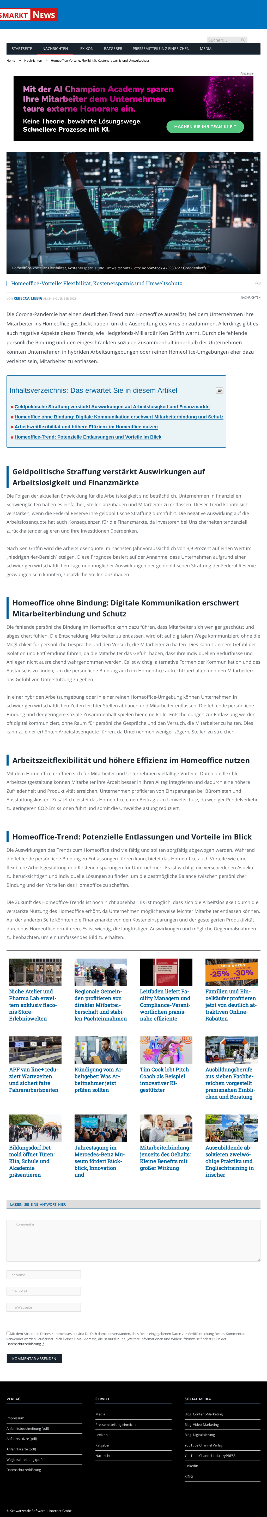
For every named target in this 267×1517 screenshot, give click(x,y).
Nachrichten (55, 48)
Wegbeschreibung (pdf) (25, 1459)
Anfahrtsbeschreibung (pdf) (28, 1428)
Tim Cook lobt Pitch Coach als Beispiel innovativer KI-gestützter (164, 1079)
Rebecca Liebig (28, 298)
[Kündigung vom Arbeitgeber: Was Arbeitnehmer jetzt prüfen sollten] (101, 1050)
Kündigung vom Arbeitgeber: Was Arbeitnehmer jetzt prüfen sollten (99, 1079)
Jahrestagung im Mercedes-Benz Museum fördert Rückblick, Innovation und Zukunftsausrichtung (101, 1161)
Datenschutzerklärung (24, 1343)
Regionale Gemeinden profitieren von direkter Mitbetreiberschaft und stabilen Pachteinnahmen (101, 1005)
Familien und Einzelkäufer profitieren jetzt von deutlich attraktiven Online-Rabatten (231, 1005)
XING (189, 1476)
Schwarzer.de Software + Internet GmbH (41, 1510)
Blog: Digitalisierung (200, 1434)
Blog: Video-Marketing (202, 1424)
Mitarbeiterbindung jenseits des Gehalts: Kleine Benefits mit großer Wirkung (165, 1157)
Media (205, 48)
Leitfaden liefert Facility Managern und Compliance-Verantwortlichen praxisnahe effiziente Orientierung (165, 1005)
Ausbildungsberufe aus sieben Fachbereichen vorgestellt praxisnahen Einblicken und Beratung (230, 1083)
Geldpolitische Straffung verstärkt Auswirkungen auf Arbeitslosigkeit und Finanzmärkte (112, 406)
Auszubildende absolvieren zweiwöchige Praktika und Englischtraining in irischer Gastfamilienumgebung (229, 1161)
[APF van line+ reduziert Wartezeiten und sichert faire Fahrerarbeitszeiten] (35, 1050)
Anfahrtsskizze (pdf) (22, 1438)
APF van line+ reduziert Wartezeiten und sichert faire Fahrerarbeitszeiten (33, 1079)
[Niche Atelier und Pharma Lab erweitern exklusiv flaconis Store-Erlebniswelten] (35, 972)
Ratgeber (113, 48)
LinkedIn (191, 1465)
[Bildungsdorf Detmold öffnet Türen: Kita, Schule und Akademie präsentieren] (35, 1128)
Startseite (22, 48)
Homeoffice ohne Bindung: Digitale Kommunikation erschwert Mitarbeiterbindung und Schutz (119, 416)
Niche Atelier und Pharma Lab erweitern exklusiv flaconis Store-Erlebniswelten (33, 1005)
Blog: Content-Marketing (204, 1414)
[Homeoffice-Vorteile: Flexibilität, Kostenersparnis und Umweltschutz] (133, 214)
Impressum (15, 1418)
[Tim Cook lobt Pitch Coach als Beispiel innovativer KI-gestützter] (166, 1050)
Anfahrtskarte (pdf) (21, 1449)
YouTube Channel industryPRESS (210, 1455)
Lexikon (86, 48)
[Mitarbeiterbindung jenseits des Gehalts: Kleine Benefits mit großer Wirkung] (166, 1128)
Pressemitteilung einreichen (161, 48)
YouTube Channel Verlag (203, 1445)
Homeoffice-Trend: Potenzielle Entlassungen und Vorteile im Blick (88, 437)
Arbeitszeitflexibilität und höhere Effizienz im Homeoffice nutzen (86, 426)
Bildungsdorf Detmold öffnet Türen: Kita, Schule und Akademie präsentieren (31, 1161)
